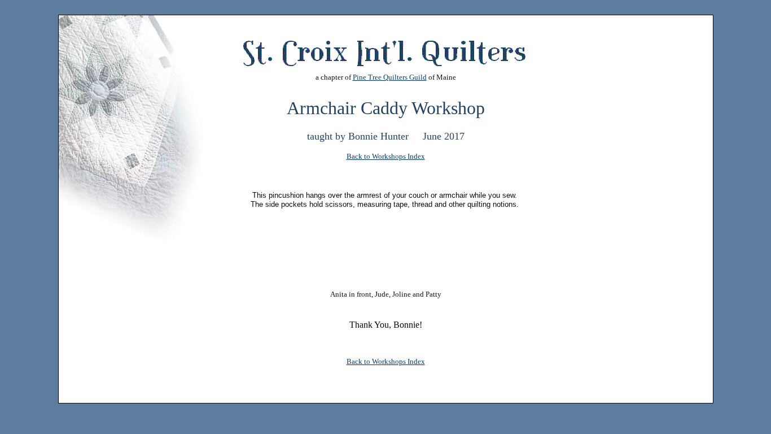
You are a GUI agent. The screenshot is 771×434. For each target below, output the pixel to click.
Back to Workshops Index (386, 156)
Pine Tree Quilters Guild (390, 77)
